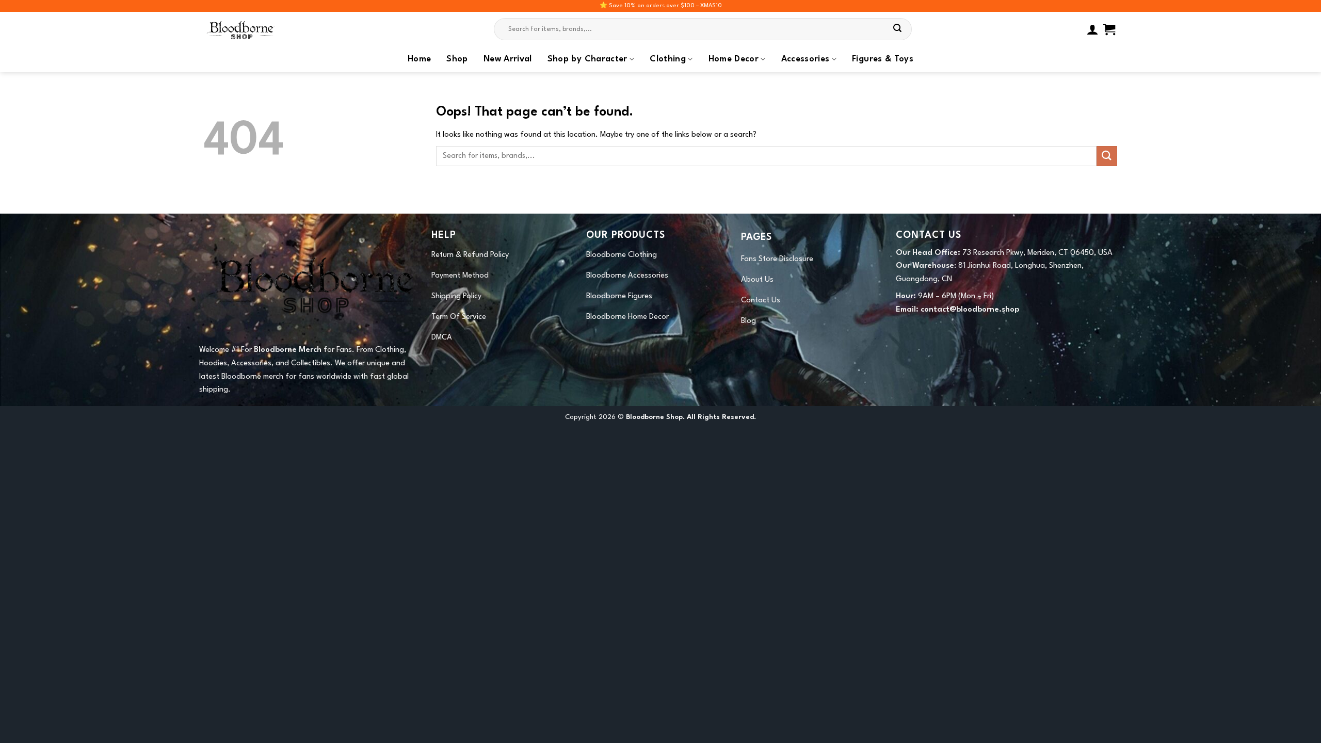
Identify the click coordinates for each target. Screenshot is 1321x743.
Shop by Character (587, 59)
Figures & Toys (882, 59)
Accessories (805, 59)
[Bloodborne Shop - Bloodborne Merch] (255, 29)
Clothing (668, 59)
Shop (457, 59)
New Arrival (508, 59)
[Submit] (898, 29)
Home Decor (733, 59)
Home (419, 59)
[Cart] (1109, 29)
